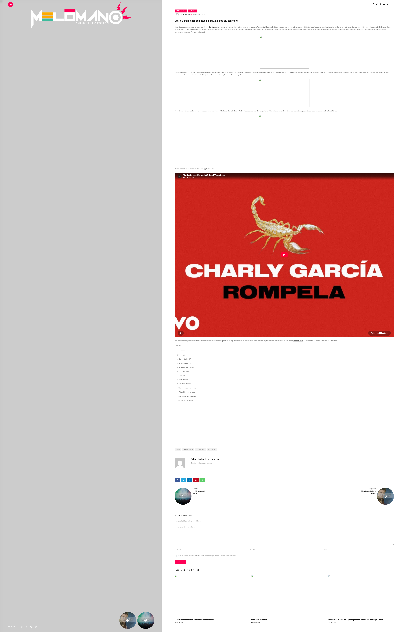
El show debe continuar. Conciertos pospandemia (194, 620)
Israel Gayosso (186, 14)
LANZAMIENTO (200, 449)
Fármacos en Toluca (259, 620)
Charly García (188, 449)
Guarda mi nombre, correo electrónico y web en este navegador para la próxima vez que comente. (207, 555)
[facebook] (17, 627)
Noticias (192, 11)
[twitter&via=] (22, 627)
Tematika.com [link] (298, 341)
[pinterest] (31, 627)
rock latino (212, 449)
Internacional (181, 11)
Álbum (178, 449)
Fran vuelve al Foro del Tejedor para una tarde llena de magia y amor (355, 620)
